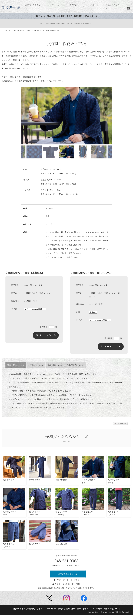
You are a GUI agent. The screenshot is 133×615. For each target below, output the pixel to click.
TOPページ (41, 16)
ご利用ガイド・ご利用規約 (23, 608)
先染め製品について (75, 365)
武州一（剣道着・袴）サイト (108, 608)
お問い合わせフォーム (67, 574)
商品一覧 (51, 16)
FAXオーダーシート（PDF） (68, 580)
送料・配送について (15, 365)
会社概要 (61, 16)
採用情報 (78, 16)
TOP (5, 30)
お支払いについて (36, 365)
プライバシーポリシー (46, 608)
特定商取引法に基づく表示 (69, 608)
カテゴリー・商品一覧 (16, 30)
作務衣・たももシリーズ (34, 30)
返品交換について (55, 365)
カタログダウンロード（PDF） (68, 584)
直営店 (69, 16)
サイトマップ (88, 608)
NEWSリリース (90, 16)
